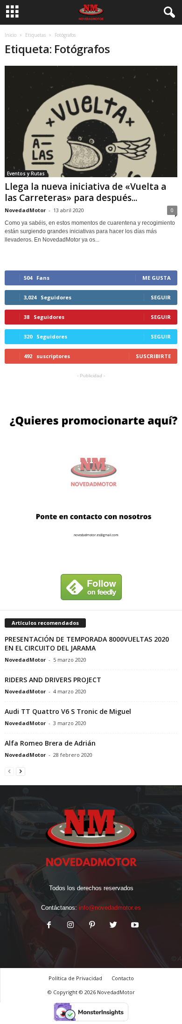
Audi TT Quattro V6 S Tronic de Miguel (68, 711)
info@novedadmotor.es (110, 907)
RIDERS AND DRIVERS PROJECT (53, 679)
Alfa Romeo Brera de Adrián (50, 743)
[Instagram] (70, 925)
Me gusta (156, 277)
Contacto (123, 978)
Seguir (161, 297)
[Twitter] (113, 925)
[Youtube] (134, 925)
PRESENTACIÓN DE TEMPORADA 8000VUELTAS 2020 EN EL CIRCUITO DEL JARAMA (87, 643)
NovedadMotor (25, 210)
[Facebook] (49, 925)
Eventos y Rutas (26, 173)
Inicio (10, 35)
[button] (167, 12)
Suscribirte (153, 356)
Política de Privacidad (75, 978)
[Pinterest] (92, 925)
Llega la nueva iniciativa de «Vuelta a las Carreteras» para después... (85, 192)
